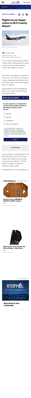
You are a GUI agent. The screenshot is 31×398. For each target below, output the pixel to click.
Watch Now (26, 2)
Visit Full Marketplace (22, 180)
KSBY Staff (11, 53)
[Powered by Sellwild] (25, 278)
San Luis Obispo (8, 14)
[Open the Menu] (2, 2)
